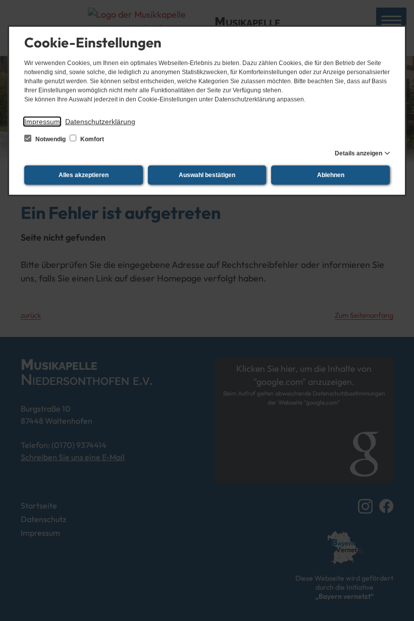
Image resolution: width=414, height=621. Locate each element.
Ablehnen (330, 175)
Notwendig (50, 139)
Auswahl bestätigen (207, 175)
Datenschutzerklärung (100, 122)
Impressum (42, 122)
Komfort (91, 139)
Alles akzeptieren (84, 175)
